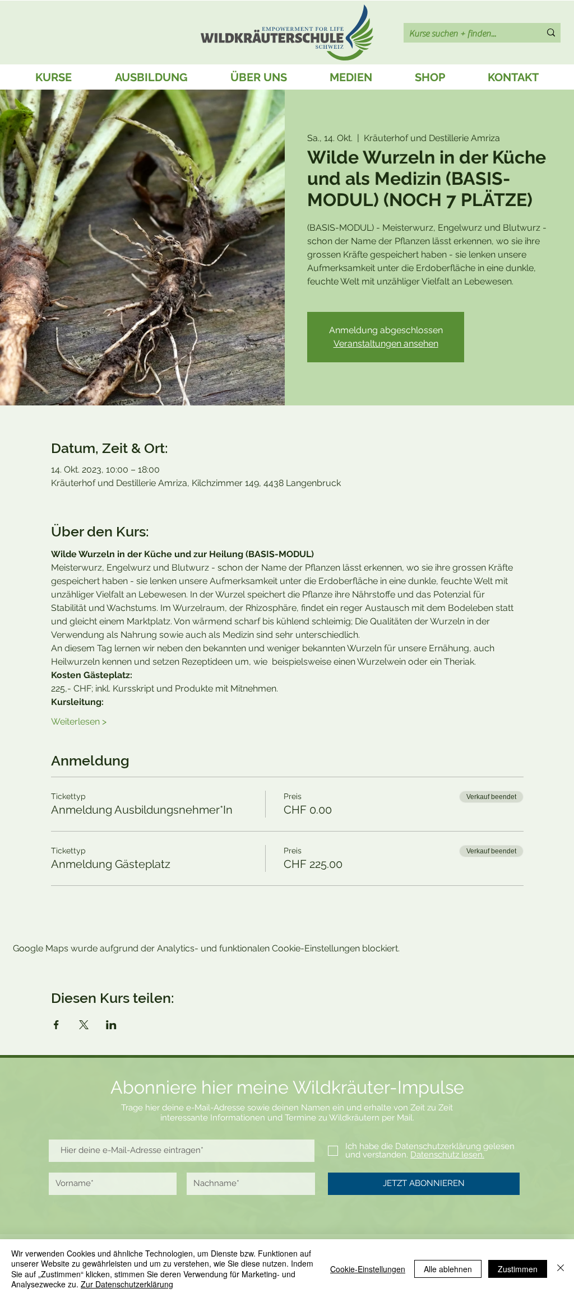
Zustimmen (518, 1268)
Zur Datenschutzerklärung (127, 1284)
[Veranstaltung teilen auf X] (83, 1024)
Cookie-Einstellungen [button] (367, 1268)
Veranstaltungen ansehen (386, 343)
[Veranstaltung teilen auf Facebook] (56, 1024)
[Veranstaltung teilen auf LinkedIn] (111, 1024)
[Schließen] (560, 1268)
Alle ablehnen (448, 1268)
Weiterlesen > (79, 721)
